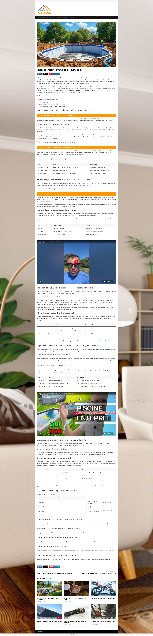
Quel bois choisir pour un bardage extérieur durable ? (49, 621)
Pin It (52, 73)
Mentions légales (73, 634)
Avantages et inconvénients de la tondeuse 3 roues (103, 598)
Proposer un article (79, 634)
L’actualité (71, 17)
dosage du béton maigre (98, 485)
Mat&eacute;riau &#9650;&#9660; (42, 498)
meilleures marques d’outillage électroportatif (102, 340)
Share (40, 73)
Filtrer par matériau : (41, 494)
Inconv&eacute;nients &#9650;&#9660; (74, 498)
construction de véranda (62, 342)
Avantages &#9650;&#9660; (59, 498)
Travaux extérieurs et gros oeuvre (46, 17)
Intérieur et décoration (61, 17)
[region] (76, 503)
